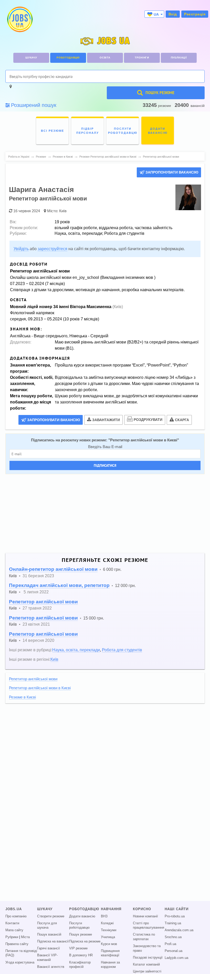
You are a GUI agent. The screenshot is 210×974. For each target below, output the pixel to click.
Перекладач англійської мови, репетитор (59, 585)
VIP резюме (78, 948)
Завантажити (106, 420)
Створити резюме (50, 916)
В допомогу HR (81, 955)
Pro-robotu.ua (175, 916)
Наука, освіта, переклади (76, 649)
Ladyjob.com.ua (176, 958)
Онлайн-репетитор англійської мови (53, 569)
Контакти (12, 923)
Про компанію (16, 916)
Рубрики (11, 937)
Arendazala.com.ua (179, 930)
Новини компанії (145, 916)
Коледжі (107, 923)
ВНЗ (104, 916)
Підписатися (105, 465)
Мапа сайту (14, 930)
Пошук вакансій (49, 934)
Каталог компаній (146, 964)
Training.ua (173, 923)
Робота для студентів (122, 649)
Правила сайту (16, 944)
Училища (108, 937)
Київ (63, 211)
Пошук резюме (80, 934)
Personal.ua (173, 951)
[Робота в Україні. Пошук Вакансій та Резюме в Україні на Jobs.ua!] (19, 19)
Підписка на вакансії (53, 941)
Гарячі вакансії (48, 948)
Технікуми (108, 930)
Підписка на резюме (84, 941)
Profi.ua (170, 944)
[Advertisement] (105, 514)
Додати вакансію (82, 916)
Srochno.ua (173, 937)
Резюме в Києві (22, 697)
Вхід (173, 14)
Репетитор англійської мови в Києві (143, 440)
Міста (25, 937)
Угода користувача (19, 962)
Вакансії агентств (50, 967)
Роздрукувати (148, 420)
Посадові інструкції (148, 957)
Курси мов (109, 944)
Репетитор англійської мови (43, 601)
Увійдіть (21, 249)
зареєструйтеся (52, 249)
